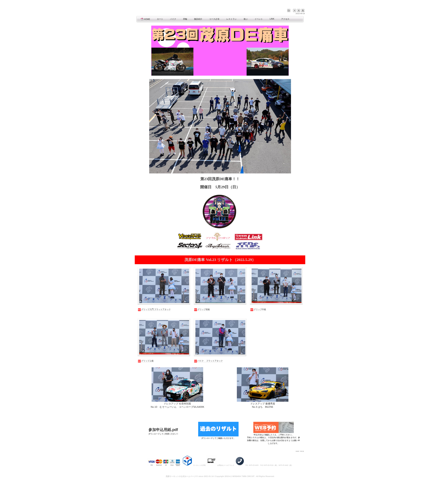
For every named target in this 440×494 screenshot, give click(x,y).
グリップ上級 (147, 361)
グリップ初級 (203, 309)
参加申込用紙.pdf (163, 429)
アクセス (285, 19)
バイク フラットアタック (210, 361)
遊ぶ (246, 19)
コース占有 (214, 19)
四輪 (185, 19)
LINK (272, 19)
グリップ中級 (260, 309)
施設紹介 (198, 19)
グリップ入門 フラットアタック (156, 309)
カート (160, 19)
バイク (173, 19)
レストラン (231, 19)
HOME (147, 19)
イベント (259, 19)
